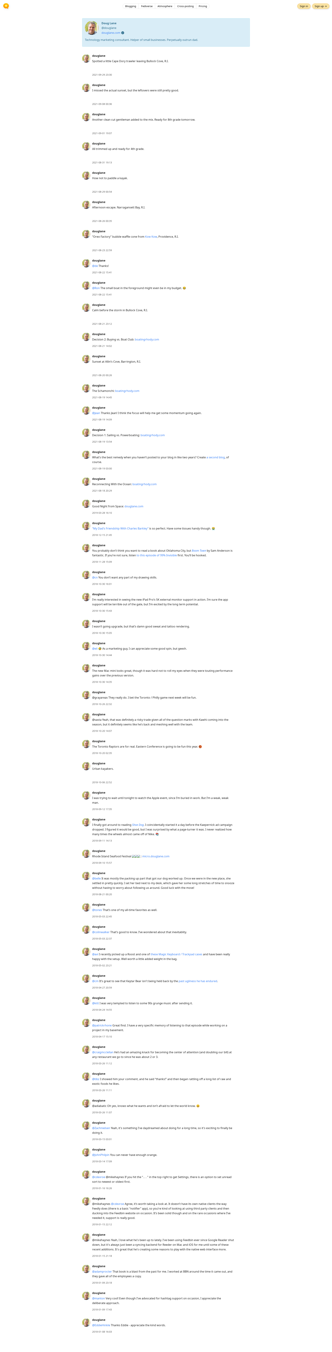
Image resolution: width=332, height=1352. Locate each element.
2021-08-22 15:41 (102, 272)
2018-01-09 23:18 (102, 1282)
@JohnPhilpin (100, 1155)
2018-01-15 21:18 (102, 1255)
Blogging (130, 6)
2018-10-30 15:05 (102, 633)
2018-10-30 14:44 (102, 655)
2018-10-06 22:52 (102, 782)
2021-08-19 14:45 (102, 397)
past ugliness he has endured (198, 981)
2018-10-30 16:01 (102, 584)
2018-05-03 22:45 (102, 916)
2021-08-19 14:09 (102, 419)
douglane (98, 56)
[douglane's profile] (86, 58)
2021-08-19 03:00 (102, 468)
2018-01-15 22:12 (102, 1224)
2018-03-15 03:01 (102, 1139)
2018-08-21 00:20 (102, 894)
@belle (96, 878)
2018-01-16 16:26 (102, 1188)
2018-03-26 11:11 (102, 1090)
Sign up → (321, 6)
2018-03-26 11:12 (102, 1063)
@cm (95, 981)
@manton (98, 1298)
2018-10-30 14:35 (102, 682)
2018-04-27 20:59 (102, 987)
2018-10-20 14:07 (102, 731)
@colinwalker (101, 932)
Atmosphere (165, 6)
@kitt (95, 1003)
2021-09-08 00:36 (102, 104)
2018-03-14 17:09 (102, 1161)
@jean (96, 413)
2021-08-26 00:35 (102, 221)
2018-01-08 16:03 (102, 1331)
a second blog (215, 457)
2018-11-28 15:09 (102, 561)
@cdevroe (98, 1177)
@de (95, 266)
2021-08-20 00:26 (102, 375)
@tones (97, 910)
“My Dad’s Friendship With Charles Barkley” (120, 528)
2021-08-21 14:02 (102, 346)
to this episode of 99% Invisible (157, 555)
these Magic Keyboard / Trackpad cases (176, 954)
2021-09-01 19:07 (102, 133)
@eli (95, 648)
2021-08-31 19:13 (102, 162)
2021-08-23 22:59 (102, 250)
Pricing (203, 6)
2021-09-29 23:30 (102, 74)
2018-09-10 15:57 (102, 862)
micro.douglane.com (155, 856)
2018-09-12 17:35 (102, 809)
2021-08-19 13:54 (102, 441)
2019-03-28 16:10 (102, 512)
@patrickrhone (102, 1025)
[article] (166, 65)
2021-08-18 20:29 (102, 490)
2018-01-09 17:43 (102, 1309)
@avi (95, 954)
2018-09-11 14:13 (102, 840)
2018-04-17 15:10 (102, 1036)
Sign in (304, 6)
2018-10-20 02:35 (102, 753)
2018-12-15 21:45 (102, 535)
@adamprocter (102, 1271)
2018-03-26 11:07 (102, 1112)
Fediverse (147, 6)
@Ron (96, 288)
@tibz (95, 1079)
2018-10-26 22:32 (102, 704)
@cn (95, 577)
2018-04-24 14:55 (102, 1009)
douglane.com (111, 33)
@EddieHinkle (101, 1325)
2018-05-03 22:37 (102, 938)
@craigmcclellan (102, 1052)
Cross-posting (185, 6)
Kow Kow (151, 237)
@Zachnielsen (101, 1128)
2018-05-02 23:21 (102, 965)
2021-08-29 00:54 (102, 191)
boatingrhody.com (147, 339)
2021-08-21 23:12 (102, 323)
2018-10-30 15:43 (102, 610)
